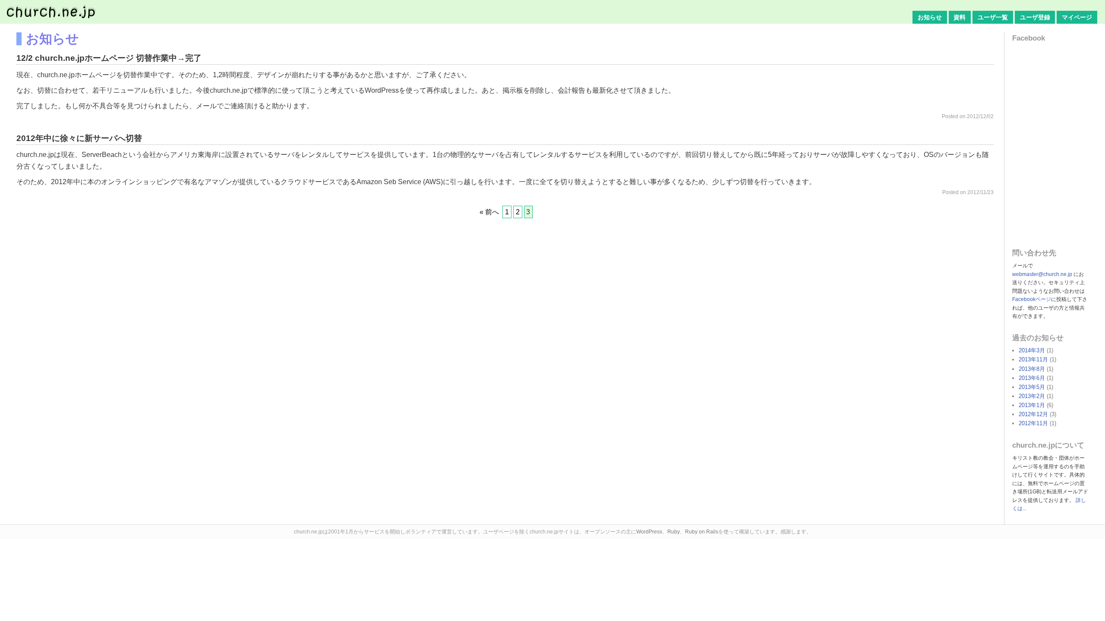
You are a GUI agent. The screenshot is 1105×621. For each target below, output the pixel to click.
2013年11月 (1033, 359)
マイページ (1077, 17)
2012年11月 (1033, 423)
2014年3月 (1032, 350)
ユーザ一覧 (993, 17)
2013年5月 (1032, 387)
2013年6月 (1032, 378)
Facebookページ (1031, 299)
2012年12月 (1033, 414)
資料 (959, 17)
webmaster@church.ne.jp (1042, 274)
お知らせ (930, 17)
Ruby (673, 532)
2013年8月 (1032, 369)
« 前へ (489, 212)
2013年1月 (1032, 405)
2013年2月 (1032, 396)
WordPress (649, 532)
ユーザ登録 (1035, 17)
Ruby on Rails (701, 532)
